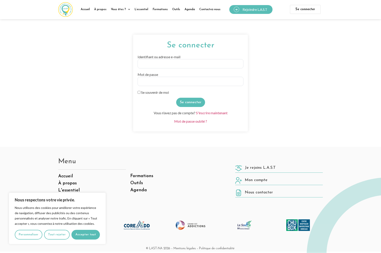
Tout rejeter (57, 234)
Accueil (85, 9)
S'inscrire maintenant (212, 113)
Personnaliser (28, 234)
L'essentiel (69, 190)
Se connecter (305, 9)
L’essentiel (141, 9)
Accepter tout (85, 234)
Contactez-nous (209, 9)
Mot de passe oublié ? (190, 121)
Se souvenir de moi (154, 92)
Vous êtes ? (118, 9)
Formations (160, 9)
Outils (176, 9)
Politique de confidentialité (216, 248)
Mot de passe (148, 74)
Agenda (190, 9)
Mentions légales (185, 248)
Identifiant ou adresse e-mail (159, 57)
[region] (57, 218)
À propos (100, 9)
